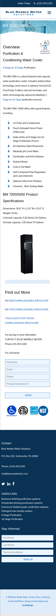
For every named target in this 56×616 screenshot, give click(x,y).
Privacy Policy (35, 597)
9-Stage (7, 67)
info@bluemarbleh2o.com (14, 474)
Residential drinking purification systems (22, 503)
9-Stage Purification (11, 515)
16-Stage (18, 67)
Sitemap (45, 597)
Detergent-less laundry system (16, 511)
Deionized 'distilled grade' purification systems (24, 507)
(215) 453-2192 (44, 3)
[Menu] (49, 13)
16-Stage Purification (12, 519)
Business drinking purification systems (20, 499)
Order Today (24, 3)
